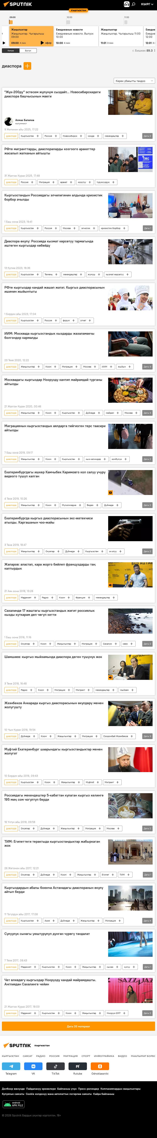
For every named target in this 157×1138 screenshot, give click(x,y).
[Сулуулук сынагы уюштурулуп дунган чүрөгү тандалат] (130, 944)
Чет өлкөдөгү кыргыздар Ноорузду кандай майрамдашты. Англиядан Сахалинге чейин (50, 982)
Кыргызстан (27, 135)
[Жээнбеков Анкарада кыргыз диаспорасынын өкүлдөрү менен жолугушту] (130, 713)
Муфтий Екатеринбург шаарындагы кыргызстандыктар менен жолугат (53, 751)
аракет (63, 182)
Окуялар (50, 551)
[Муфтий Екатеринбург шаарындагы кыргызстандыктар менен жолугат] (130, 759)
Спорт (86, 1056)
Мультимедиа (69, 505)
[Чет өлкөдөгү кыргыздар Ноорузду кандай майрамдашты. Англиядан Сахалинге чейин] (130, 990)
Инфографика (104, 1056)
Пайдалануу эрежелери (41, 1088)
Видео (90, 505)
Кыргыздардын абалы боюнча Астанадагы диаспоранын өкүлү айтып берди (53, 890)
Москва (67, 228)
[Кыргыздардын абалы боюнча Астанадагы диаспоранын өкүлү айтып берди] (130, 898)
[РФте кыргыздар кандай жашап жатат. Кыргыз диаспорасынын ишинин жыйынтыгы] (130, 297)
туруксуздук (103, 182)
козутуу (82, 182)
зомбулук (117, 459)
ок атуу (113, 551)
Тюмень (48, 274)
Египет (105, 874)
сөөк (125, 643)
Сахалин (107, 643)
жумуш (91, 274)
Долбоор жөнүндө (13, 1088)
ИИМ (104, 366)
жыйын (122, 366)
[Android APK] (14, 1104)
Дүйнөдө (90, 412)
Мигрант (80, 689)
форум (66, 320)
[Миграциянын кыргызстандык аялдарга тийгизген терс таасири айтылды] (130, 436)
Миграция (44, 182)
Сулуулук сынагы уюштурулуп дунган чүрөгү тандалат (47, 934)
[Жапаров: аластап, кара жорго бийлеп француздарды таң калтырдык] (130, 574)
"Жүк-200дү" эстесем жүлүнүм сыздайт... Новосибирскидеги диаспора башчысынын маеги (52, 94)
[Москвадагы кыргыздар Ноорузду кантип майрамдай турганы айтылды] (130, 390)
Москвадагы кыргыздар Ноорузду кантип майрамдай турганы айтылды (53, 382)
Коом (48, 366)
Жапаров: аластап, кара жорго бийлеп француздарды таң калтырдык (50, 566)
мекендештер (112, 135)
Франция (80, 597)
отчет (83, 320)
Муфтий (90, 782)
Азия (47, 920)
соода (91, 135)
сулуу (127, 966)
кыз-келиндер (93, 459)
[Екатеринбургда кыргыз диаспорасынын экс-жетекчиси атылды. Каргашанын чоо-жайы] (130, 528)
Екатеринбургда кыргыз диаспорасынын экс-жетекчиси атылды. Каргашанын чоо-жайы (48, 520)
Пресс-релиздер (88, 1088)
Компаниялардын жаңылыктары (121, 1088)
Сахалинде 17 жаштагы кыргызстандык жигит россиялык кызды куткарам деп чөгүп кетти (49, 613)
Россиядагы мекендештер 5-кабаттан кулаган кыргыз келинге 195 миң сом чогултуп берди (54, 797)
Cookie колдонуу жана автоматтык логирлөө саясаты (59, 1094)
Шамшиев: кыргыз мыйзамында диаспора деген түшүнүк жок (53, 657)
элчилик (85, 228)
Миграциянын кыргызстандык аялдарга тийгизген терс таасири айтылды (54, 428)
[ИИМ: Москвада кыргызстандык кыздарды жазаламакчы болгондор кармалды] (130, 344)
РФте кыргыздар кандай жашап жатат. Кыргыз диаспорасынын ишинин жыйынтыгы (54, 289)
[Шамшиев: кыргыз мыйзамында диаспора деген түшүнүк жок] (130, 667)
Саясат (27, 1056)
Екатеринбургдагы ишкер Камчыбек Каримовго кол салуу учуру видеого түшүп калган (54, 474)
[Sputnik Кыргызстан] (19, 7)
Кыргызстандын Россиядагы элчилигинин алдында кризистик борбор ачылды (53, 197)
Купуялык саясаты (13, 1094)
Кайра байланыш (103, 1094)
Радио (45, 597)
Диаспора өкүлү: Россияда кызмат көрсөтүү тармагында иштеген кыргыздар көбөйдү (48, 243)
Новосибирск (70, 135)
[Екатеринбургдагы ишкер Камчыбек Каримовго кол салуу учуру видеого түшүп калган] (130, 482)
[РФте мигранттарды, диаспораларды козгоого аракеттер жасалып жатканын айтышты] (130, 159)
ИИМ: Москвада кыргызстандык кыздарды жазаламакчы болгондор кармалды (49, 335)
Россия (48, 135)
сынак (110, 966)
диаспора (11, 66)
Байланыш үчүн (67, 1088)
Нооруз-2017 (113, 1013)
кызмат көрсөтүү (115, 274)
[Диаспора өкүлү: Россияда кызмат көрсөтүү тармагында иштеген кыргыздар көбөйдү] (130, 251)
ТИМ (122, 874)
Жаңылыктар (28, 366)
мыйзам (124, 689)
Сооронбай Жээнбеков (115, 736)
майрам (110, 412)
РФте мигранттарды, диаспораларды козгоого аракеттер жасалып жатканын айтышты (49, 151)
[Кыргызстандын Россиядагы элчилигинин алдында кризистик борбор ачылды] (130, 205)
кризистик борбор (110, 228)
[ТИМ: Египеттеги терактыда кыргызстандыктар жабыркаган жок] (130, 852)
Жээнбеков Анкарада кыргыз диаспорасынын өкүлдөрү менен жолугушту (53, 705)
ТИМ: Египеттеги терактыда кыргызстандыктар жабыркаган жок (52, 843)
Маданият (26, 597)
